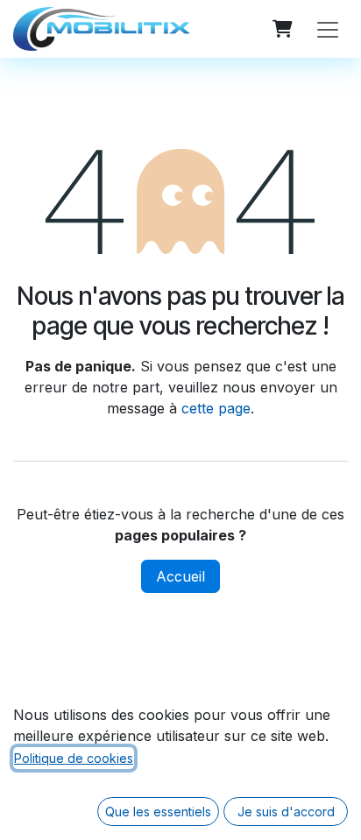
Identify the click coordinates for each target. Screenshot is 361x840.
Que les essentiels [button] (158, 811)
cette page (216, 408)
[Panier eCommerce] (282, 29)
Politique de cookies (73, 758)
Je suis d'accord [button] (286, 811)
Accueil (180, 576)
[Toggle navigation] (328, 29)
